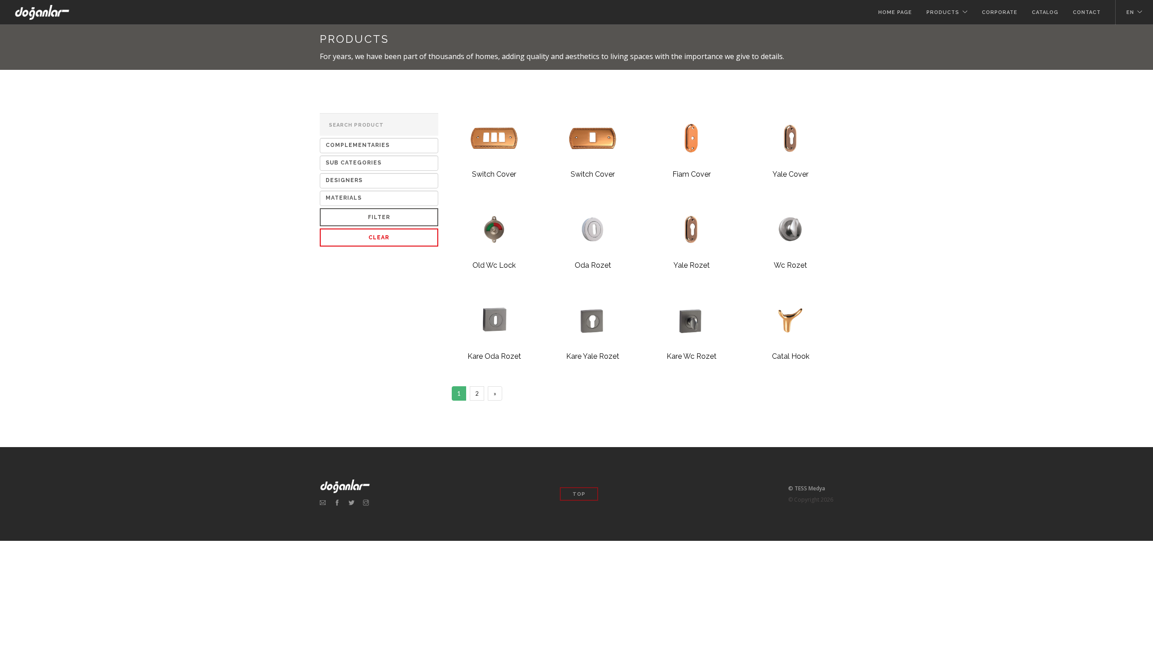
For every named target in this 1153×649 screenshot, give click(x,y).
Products (942, 12)
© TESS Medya (806, 488)
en (1130, 12)
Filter (379, 217)
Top (579, 494)
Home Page (895, 12)
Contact (1087, 12)
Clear (378, 237)
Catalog (1045, 12)
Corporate (999, 12)
